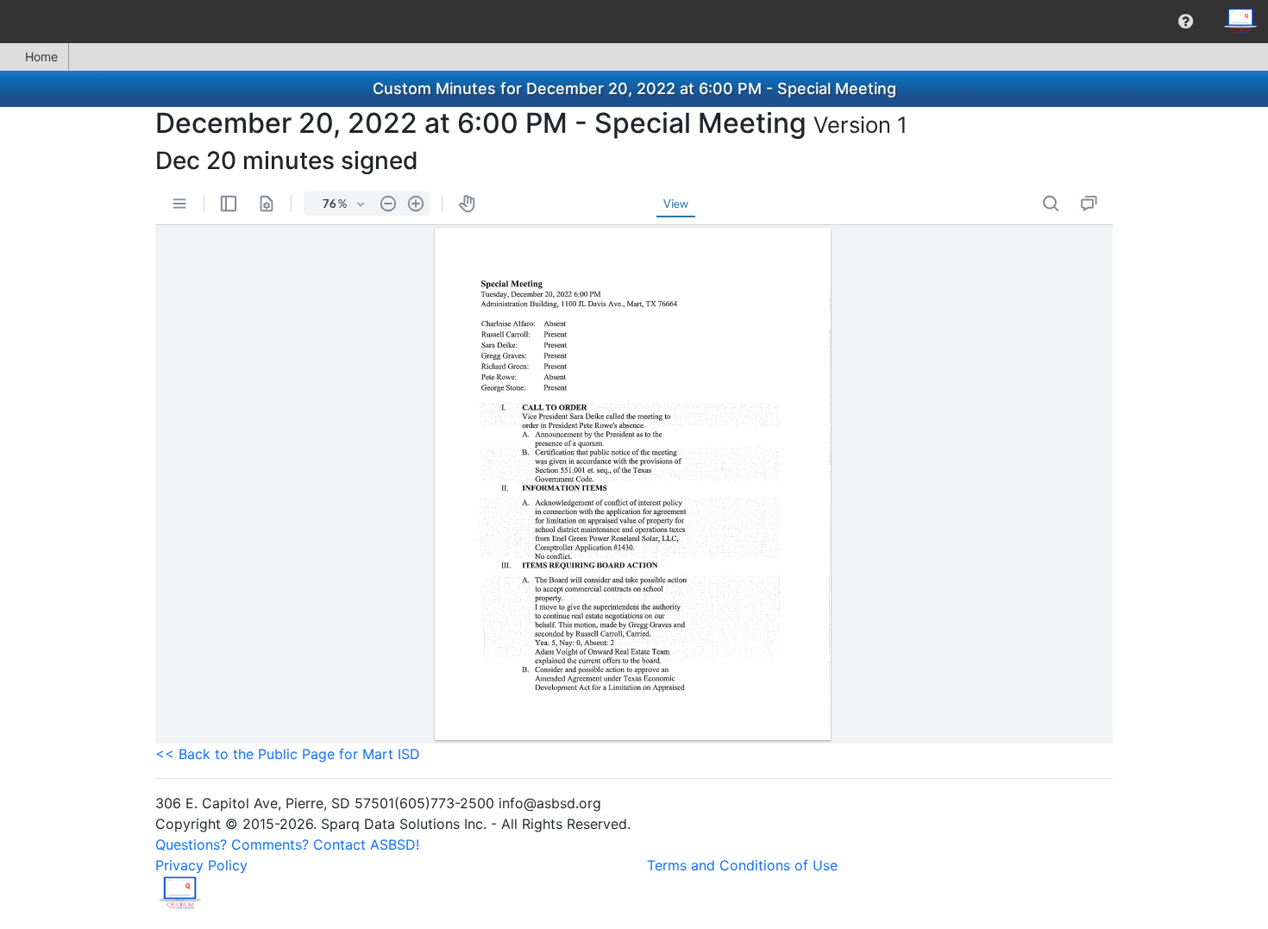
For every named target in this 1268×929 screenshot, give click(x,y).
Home (41, 56)
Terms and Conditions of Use (742, 865)
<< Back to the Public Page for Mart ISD (287, 754)
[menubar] (634, 21)
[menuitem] (1185, 21)
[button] (1185, 21)
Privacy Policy (201, 865)
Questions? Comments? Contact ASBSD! (287, 844)
